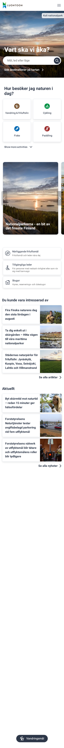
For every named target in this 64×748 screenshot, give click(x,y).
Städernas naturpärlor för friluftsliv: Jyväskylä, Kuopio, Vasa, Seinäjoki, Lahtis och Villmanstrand (21, 361)
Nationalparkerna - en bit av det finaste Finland (28, 226)
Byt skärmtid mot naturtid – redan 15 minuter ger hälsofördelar (21, 403)
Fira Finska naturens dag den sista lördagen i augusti (21, 314)
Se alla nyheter (48, 466)
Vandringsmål (35, 738)
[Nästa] (60, 198)
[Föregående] (4, 198)
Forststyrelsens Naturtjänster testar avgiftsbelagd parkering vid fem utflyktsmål (20, 425)
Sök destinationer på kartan (21, 70)
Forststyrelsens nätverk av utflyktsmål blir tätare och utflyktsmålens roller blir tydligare (21, 450)
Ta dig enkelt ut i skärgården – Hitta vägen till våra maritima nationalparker (21, 337)
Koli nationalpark (53, 15)
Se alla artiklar (48, 377)
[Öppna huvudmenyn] (59, 5)
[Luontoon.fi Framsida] (12, 5)
